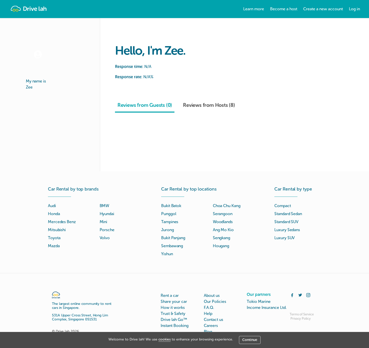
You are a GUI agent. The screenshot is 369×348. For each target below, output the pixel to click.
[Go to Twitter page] (300, 295)
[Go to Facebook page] (292, 295)
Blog (208, 331)
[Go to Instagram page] (308, 295)
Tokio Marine (259, 301)
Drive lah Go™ (174, 319)
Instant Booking (175, 325)
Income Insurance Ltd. (267, 307)
